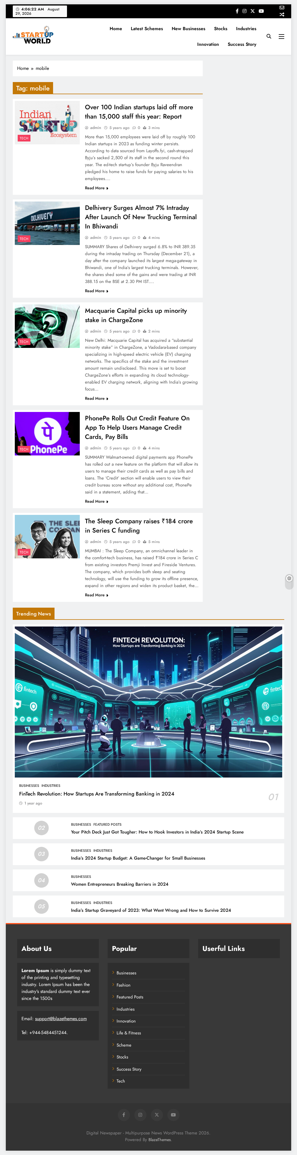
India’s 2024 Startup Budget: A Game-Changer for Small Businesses (138, 858)
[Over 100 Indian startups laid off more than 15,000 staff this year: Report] (47, 122)
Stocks (220, 28)
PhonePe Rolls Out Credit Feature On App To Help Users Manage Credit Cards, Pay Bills (137, 427)
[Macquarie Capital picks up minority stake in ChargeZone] (47, 326)
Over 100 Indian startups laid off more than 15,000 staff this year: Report (139, 111)
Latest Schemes (147, 28)
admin (95, 127)
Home (116, 28)
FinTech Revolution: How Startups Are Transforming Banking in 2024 (96, 794)
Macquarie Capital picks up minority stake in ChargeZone (136, 315)
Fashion (124, 985)
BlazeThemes (159, 1140)
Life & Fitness (129, 1033)
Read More (95, 188)
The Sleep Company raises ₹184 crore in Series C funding (139, 525)
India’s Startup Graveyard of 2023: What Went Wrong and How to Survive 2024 (151, 910)
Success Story (242, 44)
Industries (246, 28)
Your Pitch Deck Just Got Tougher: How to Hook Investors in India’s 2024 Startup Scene (157, 832)
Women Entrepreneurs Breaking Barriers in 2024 (120, 884)
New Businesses (188, 28)
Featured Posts (107, 824)
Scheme (124, 1045)
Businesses (29, 785)
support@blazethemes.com (61, 1018)
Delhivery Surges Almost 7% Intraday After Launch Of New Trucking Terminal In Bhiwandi (141, 217)
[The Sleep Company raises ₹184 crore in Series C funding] (47, 536)
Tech (24, 138)
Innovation (208, 44)
